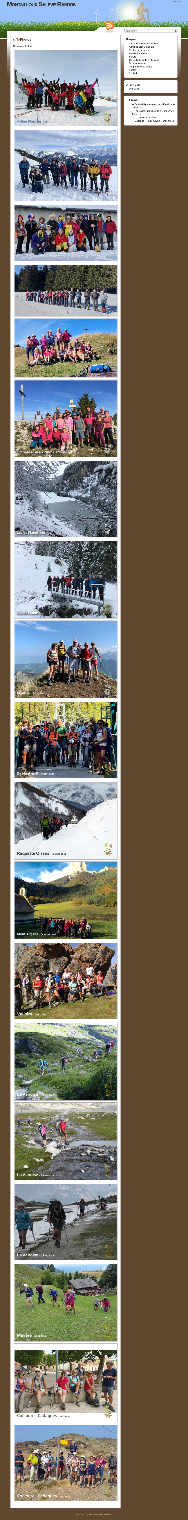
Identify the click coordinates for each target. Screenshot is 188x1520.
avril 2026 (134, 88)
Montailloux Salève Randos (41, 4)
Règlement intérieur (139, 50)
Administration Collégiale (141, 47)
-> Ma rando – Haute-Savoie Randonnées (153, 121)
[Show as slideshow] (23, 46)
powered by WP (84, 1514)
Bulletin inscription (138, 53)
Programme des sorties (140, 66)
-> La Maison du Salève (144, 117)
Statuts (132, 57)
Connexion (176, 2)
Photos (132, 70)
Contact (133, 73)
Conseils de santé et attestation (144, 60)
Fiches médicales (138, 63)
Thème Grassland (103, 1514)
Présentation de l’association (143, 43)
